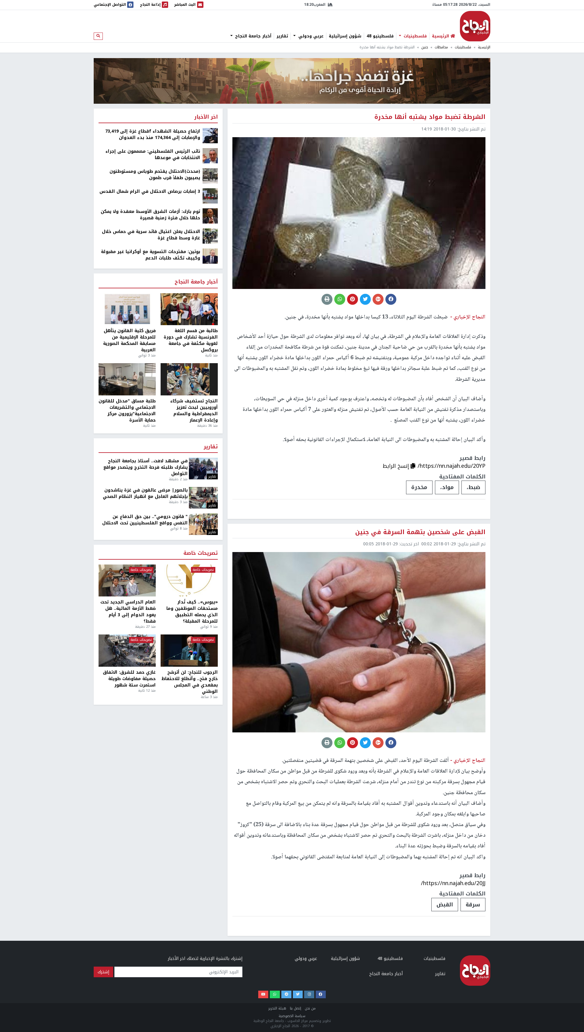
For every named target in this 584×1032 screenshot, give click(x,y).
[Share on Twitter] (365, 299)
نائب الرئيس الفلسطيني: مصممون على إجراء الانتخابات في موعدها (153, 154)
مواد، (447, 487)
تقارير (282, 36)
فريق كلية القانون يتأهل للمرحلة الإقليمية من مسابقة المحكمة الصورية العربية (129, 340)
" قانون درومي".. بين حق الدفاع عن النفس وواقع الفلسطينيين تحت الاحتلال (145, 519)
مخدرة (419, 487)
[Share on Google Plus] (378, 299)
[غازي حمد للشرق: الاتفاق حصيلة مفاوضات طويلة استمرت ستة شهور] (127, 650)
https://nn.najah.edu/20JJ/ (453, 883)
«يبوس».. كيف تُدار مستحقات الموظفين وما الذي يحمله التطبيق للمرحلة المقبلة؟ (192, 611)
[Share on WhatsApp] (339, 299)
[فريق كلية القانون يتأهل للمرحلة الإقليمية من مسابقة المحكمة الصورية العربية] (127, 309)
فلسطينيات (414, 36)
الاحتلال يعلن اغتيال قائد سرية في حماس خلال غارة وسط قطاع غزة (151, 234)
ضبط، (473, 487)
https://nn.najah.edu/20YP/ (451, 466)
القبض (444, 904)
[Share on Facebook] (390, 299)
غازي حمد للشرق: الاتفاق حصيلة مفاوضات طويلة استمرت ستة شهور (129, 678)
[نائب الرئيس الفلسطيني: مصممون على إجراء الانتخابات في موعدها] (210, 155)
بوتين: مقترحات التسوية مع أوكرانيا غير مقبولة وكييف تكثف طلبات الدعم (150, 254)
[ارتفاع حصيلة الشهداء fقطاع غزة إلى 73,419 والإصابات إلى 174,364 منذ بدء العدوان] (210, 135)
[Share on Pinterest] (352, 299)
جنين (424, 47)
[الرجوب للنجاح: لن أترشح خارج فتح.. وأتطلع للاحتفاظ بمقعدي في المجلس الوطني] (189, 650)
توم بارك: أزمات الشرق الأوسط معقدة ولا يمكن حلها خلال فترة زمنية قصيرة (150, 214)
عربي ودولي (310, 36)
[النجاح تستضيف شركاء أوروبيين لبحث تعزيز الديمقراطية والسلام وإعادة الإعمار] (189, 379)
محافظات (441, 47)
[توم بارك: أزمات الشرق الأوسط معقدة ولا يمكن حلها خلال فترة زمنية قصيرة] (210, 216)
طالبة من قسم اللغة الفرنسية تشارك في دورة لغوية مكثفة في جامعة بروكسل (191, 340)
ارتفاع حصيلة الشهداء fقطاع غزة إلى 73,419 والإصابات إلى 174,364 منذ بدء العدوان (152, 134)
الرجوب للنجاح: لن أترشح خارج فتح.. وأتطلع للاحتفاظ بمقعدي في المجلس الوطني (190, 682)
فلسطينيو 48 (380, 36)
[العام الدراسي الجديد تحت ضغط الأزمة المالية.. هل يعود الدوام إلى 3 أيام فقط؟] (127, 581)
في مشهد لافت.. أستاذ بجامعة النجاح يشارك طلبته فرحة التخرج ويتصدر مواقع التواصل (145, 467)
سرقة (473, 904)
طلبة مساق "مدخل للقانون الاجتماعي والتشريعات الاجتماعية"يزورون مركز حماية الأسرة (127, 410)
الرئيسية (484, 47)
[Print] (327, 299)
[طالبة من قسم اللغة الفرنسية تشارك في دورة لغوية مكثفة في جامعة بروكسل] (189, 309)
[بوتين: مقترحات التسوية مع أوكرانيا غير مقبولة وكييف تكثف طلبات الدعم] (210, 256)
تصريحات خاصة (200, 553)
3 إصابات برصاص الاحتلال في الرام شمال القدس (149, 191)
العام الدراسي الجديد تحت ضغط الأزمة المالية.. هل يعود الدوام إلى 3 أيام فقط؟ (128, 611)
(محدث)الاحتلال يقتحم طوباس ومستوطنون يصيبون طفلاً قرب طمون (154, 174)
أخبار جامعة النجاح (252, 36)
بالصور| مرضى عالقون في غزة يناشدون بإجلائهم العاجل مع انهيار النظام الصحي (145, 493)
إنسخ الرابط (397, 466)
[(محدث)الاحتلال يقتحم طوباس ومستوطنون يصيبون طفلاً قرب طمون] (210, 176)
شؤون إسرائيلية (345, 36)
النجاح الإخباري (475, 26)
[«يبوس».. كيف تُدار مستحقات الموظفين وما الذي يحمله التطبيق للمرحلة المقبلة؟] (189, 581)
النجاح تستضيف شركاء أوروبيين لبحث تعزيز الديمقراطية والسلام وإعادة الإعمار (194, 410)
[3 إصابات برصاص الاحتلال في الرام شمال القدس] (210, 196)
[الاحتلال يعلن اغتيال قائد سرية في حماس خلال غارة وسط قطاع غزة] (210, 236)
